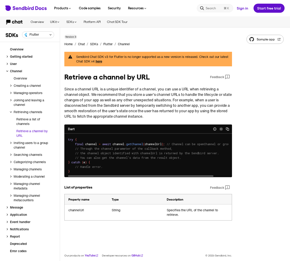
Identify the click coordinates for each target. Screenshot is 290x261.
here (99, 61)
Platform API (92, 22)
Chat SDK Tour (117, 22)
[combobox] (38, 34)
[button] (38, 34)
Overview (37, 22)
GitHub (135, 255)
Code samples (90, 8)
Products (61, 8)
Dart (71, 129)
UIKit (53, 22)
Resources (136, 8)
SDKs (70, 22)
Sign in (242, 8)
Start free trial (269, 8)
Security (114, 8)
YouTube (90, 255)
